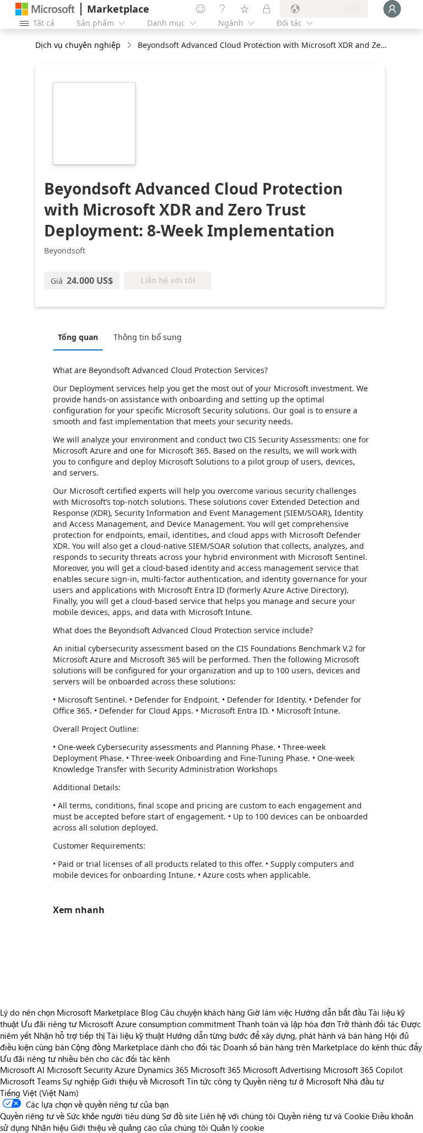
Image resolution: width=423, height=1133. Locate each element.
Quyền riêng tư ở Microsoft (292, 1081)
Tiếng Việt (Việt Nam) (39, 1092)
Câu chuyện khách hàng (202, 1012)
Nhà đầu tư (363, 1081)
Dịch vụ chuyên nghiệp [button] (78, 45)
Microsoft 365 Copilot (363, 1069)
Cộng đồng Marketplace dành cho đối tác (146, 1047)
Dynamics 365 (163, 1069)
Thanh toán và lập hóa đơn (286, 1023)
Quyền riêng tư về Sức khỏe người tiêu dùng (80, 1115)
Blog (149, 1012)
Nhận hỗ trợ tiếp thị (69, 1035)
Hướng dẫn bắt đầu (330, 1012)
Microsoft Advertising (282, 1069)
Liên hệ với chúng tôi (237, 1115)
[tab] (81, 337)
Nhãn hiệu (49, 1127)
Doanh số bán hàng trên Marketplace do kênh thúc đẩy (322, 1047)
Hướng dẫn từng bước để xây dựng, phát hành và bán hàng (274, 1035)
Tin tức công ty (214, 1081)
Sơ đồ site (180, 1115)
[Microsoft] (45, 9)
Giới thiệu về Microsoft (143, 1081)
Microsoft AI (22, 1069)
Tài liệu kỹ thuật (135, 1035)
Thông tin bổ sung (147, 337)
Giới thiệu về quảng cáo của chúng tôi (139, 1127)
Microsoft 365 (216, 1069)
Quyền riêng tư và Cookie (324, 1115)
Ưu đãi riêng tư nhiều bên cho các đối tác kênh (85, 1058)
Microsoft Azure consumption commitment (158, 1023)
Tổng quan (78, 337)
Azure (125, 1069)
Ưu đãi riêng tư (49, 1023)
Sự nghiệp (81, 1081)
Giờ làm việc (269, 1012)
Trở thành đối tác (368, 1023)
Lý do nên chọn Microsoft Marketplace (69, 1012)
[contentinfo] (130, 45)
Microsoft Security (79, 1069)
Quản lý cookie (237, 1127)
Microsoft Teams (30, 1081)
